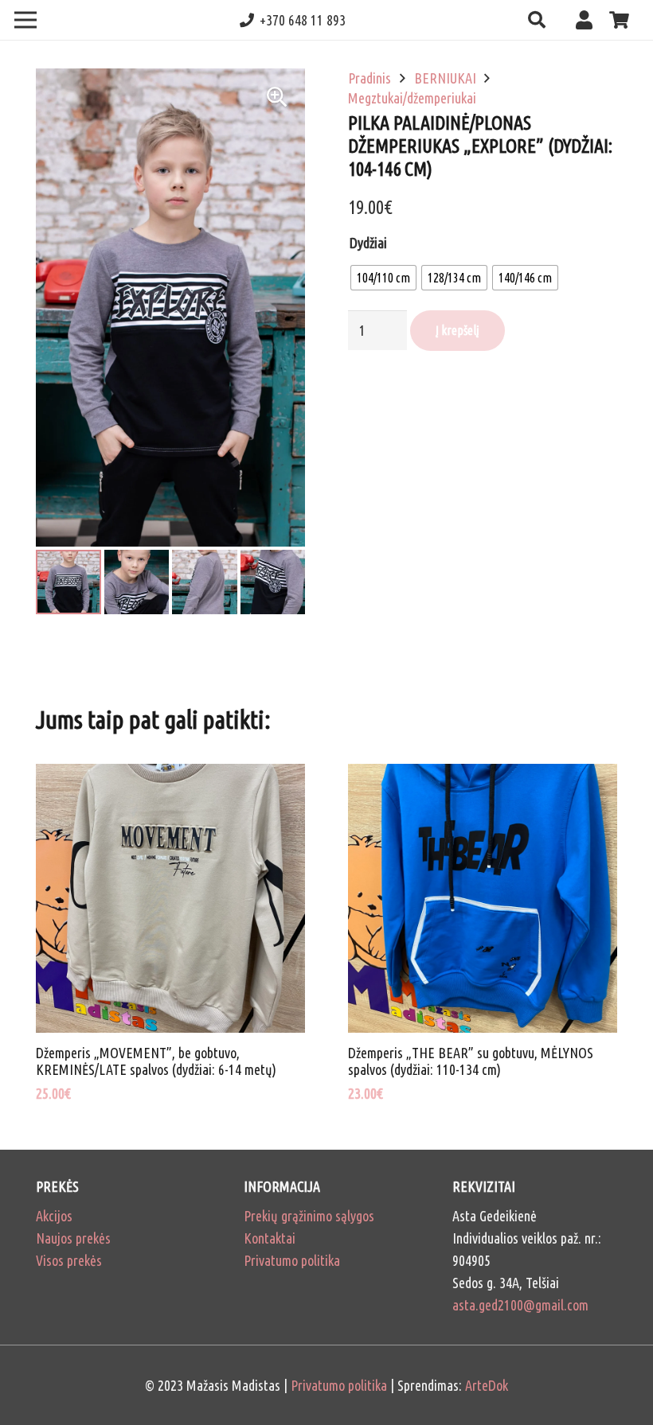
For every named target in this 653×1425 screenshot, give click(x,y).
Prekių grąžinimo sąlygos (309, 1216)
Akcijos (54, 1216)
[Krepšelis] (619, 20)
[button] (536, 20)
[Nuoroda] (588, 19)
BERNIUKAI (445, 78)
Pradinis (369, 78)
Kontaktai (269, 1238)
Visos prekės (69, 1260)
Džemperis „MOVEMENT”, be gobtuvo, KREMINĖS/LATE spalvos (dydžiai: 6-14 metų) (156, 1061)
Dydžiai (368, 243)
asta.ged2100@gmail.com (520, 1305)
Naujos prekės (73, 1238)
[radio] (383, 278)
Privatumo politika (292, 1260)
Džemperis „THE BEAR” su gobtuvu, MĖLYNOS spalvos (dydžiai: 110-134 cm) (470, 1061)
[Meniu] (26, 20)
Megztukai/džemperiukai (412, 98)
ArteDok (486, 1385)
